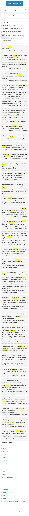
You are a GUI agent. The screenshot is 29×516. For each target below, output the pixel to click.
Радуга (4, 474)
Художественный (14, 38)
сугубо (4, 486)
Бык (4, 471)
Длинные (20, 35)
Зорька (4, 457)
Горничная (5, 454)
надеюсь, (5, 498)
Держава (5, 451)
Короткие (8, 35)
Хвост (4, 466)
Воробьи (5, 460)
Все (3, 35)
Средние (14, 35)
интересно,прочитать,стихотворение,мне (14, 501)
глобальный (6, 489)
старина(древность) (8, 492)
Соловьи (5, 445)
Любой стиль (5, 38)
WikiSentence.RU (14, 3)
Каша (4, 448)
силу (4, 481)
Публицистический (6, 40)
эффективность (7, 483)
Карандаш (5, 463)
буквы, (4, 495)
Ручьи (4, 468)
